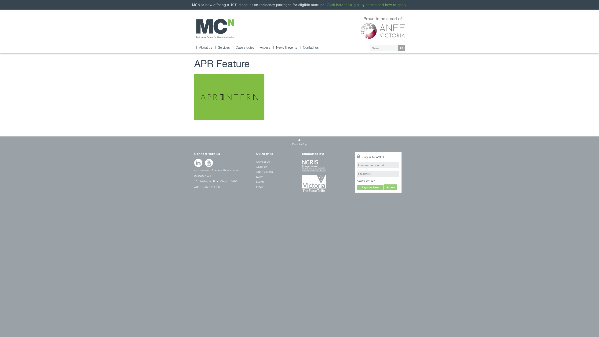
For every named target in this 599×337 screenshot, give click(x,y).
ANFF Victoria (264, 171)
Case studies (245, 47)
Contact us (311, 47)
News (259, 176)
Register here (370, 187)
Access (265, 47)
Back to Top (299, 144)
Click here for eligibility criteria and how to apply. (367, 5)
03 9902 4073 (202, 175)
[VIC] (325, 185)
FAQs (259, 186)
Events (260, 181)
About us (205, 47)
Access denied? (366, 180)
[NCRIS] (325, 167)
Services (224, 47)
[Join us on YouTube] (209, 163)
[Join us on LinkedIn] (198, 163)
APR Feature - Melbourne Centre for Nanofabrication (215, 28)
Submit (390, 187)
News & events (286, 47)
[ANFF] (383, 27)
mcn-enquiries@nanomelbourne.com (216, 170)
